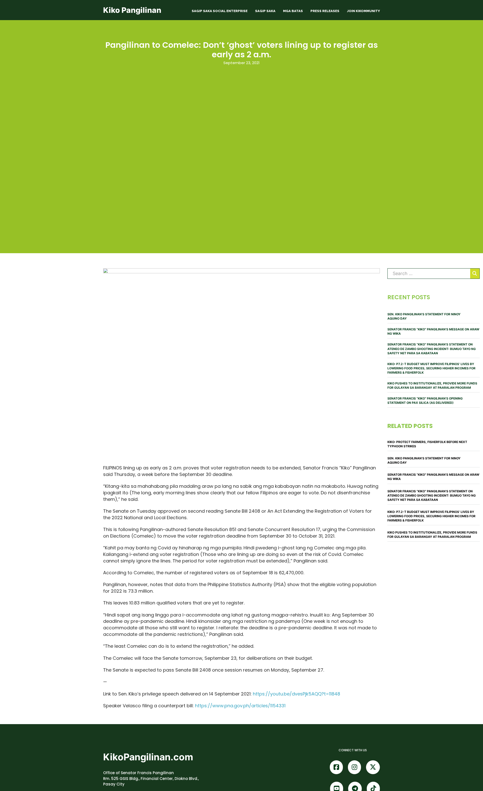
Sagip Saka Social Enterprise (220, 11)
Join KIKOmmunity (363, 11)
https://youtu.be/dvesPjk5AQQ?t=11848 (296, 694)
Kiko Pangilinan (132, 10)
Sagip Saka (265, 11)
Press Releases (324, 11)
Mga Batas (293, 11)
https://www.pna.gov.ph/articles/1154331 (240, 705)
